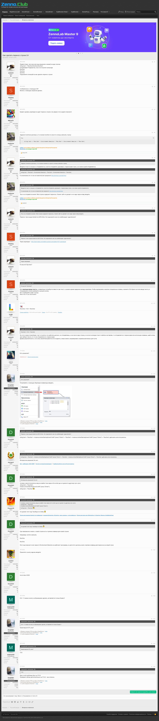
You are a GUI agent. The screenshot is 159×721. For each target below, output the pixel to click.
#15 (154, 428)
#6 (154, 182)
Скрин (43, 312)
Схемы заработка (24, 312)
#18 (154, 497)
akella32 (6, 57)
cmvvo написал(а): (26, 376)
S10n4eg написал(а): (26, 258)
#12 (154, 326)
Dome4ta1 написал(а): (27, 454)
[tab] (77, 53)
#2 (154, 86)
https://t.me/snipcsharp (33, 357)
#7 (154, 208)
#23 (154, 618)
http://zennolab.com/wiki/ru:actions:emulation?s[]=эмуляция (48, 241)
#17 (154, 474)
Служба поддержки (112, 714)
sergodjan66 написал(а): (27, 646)
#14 (154, 373)
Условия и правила (123, 714)
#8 (154, 232)
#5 (154, 157)
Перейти (60, 312)
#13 (154, 351)
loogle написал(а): (26, 329)
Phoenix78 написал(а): (27, 523)
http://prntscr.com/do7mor (58, 175)
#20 (154, 549)
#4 (154, 132)
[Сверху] (153, 714)
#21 (154, 572)
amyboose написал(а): (27, 160)
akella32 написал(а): (26, 185)
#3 (154, 109)
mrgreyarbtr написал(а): (27, 621)
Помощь (149, 714)
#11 (154, 303)
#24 (154, 643)
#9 (154, 255)
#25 (154, 666)
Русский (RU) (14, 714)
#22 (154, 595)
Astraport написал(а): (26, 477)
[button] (26, 12)
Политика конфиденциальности (137, 714)
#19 (154, 520)
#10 (154, 280)
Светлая (6, 714)
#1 (154, 61)
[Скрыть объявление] (154, 24)
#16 (154, 451)
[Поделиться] (152, 62)
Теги (38, 15)
